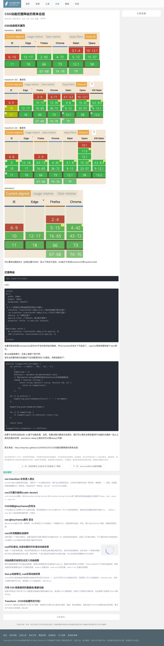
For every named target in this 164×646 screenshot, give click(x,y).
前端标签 (52, 635)
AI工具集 (61, 635)
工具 (47, 4)
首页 (28, 4)
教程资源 (42, 635)
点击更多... (61, 617)
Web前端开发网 (24, 640)
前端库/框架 (72, 635)
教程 (67, 4)
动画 (36, 19)
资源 (37, 4)
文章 (57, 4)
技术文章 (32, 635)
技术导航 (13, 635)
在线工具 (22, 635)
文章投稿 (141, 13)
